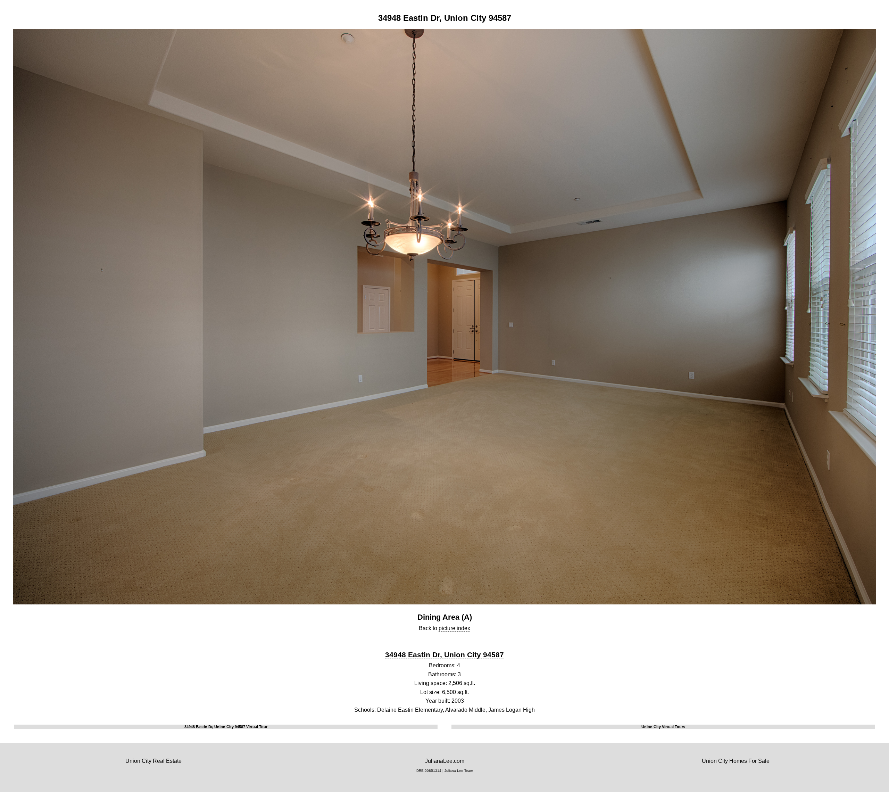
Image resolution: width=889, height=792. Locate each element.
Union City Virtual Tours (663, 727)
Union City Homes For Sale (736, 761)
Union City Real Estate (153, 761)
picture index (454, 628)
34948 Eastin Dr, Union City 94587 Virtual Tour (225, 727)
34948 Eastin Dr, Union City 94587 (444, 655)
